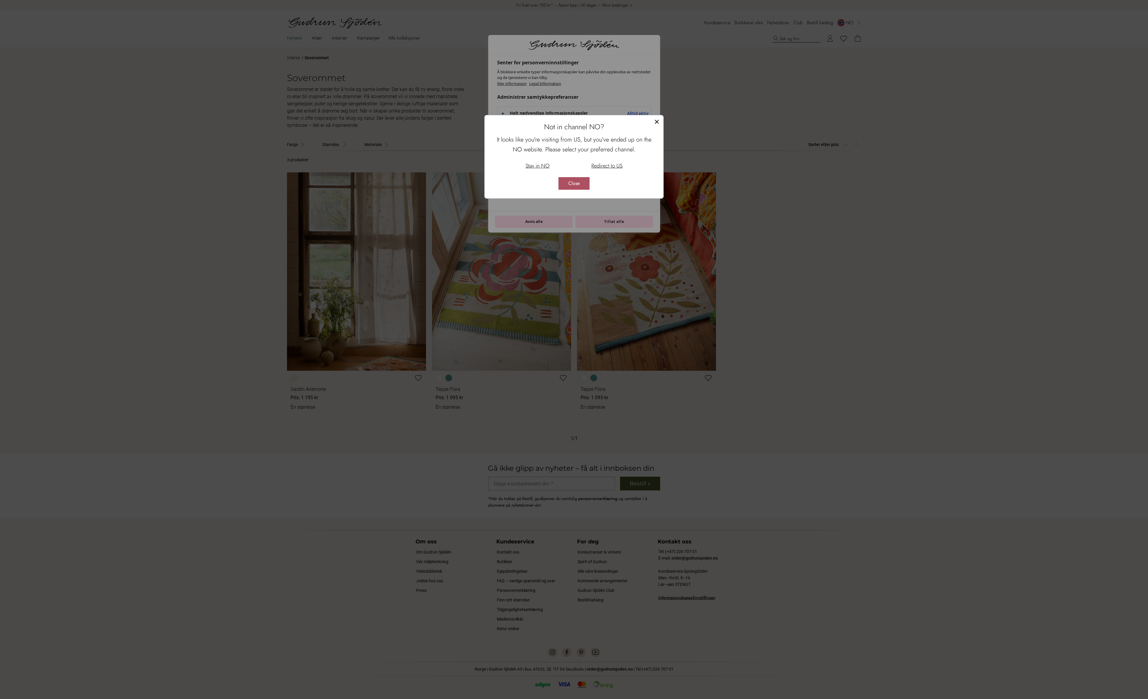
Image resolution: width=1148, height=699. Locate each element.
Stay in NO (537, 166)
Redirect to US (606, 166)
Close (574, 183)
